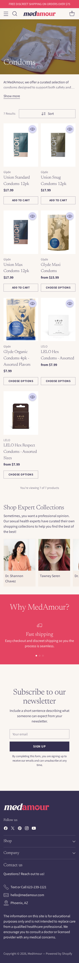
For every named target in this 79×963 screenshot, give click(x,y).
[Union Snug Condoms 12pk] (58, 145)
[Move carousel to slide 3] (43, 655)
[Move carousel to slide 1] (36, 655)
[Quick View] (32, 129)
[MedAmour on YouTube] (33, 829)
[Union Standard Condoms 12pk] (21, 145)
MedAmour (35, 954)
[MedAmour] (39, 13)
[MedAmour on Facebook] (5, 829)
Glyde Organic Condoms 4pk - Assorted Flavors (17, 358)
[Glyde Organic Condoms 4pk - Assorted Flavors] (21, 319)
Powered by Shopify (59, 954)
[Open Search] (14, 13)
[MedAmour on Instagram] (26, 829)
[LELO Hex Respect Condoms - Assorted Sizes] (21, 413)
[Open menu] (5, 13)
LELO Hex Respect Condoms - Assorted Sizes (20, 451)
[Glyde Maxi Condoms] (58, 232)
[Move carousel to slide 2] (39, 655)
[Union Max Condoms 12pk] (21, 232)
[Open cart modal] (71, 13)
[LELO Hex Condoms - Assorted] (58, 319)
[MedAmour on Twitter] (12, 829)
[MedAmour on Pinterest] (19, 829)
